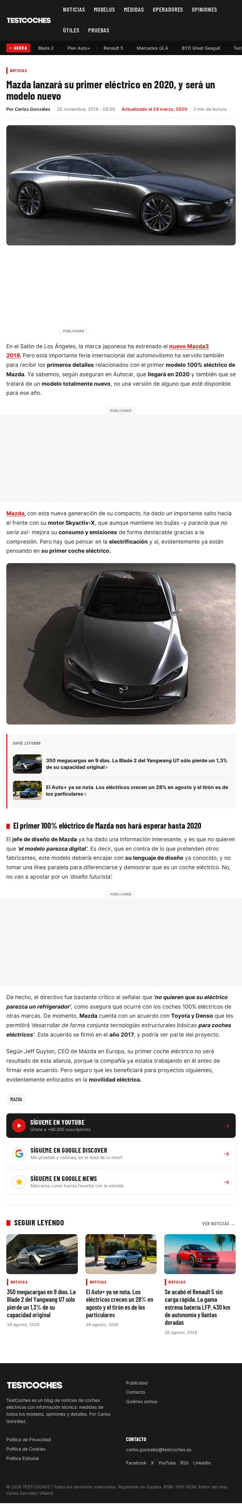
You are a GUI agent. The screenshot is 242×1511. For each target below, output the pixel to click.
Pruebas (99, 30)
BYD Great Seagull (201, 48)
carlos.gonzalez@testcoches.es (158, 1449)
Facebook (136, 1462)
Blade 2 (46, 48)
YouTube (167, 1462)
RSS (184, 1462)
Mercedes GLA (152, 48)
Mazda (15, 513)
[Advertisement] (136, 293)
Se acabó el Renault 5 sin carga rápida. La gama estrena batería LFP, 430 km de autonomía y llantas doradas (197, 1307)
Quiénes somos (141, 1401)
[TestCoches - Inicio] (28, 20)
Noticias (74, 9)
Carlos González (32, 109)
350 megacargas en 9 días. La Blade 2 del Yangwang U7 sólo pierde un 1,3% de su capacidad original (41, 1303)
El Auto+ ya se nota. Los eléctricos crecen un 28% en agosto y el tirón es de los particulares (119, 1303)
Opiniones (204, 9)
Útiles (71, 30)
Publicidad (137, 1382)
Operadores (168, 9)
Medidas (134, 9)
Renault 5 (113, 48)
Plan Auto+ (78, 48)
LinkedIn (202, 1462)
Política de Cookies (25, 1449)
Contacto (135, 1392)
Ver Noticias (219, 1223)
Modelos (104, 9)
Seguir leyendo (39, 1222)
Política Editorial (22, 1458)
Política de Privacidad (28, 1439)
